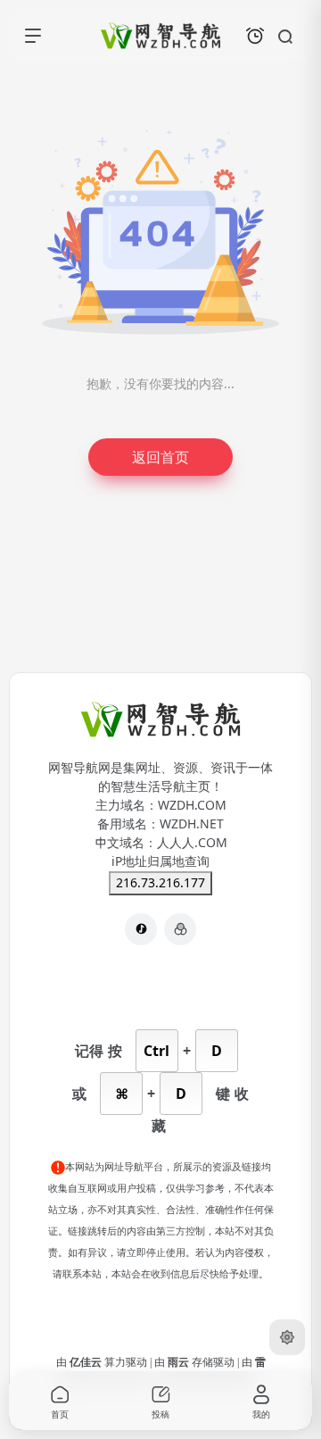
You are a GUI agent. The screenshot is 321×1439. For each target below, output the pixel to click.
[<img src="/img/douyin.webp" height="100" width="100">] (141, 929)
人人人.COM (192, 843)
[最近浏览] (255, 35)
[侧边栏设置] (287, 1337)
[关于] (180, 929)
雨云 (180, 1362)
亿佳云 (87, 1362)
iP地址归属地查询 (160, 861)
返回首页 (160, 457)
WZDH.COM (192, 805)
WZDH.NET (192, 824)
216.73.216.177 (160, 883)
